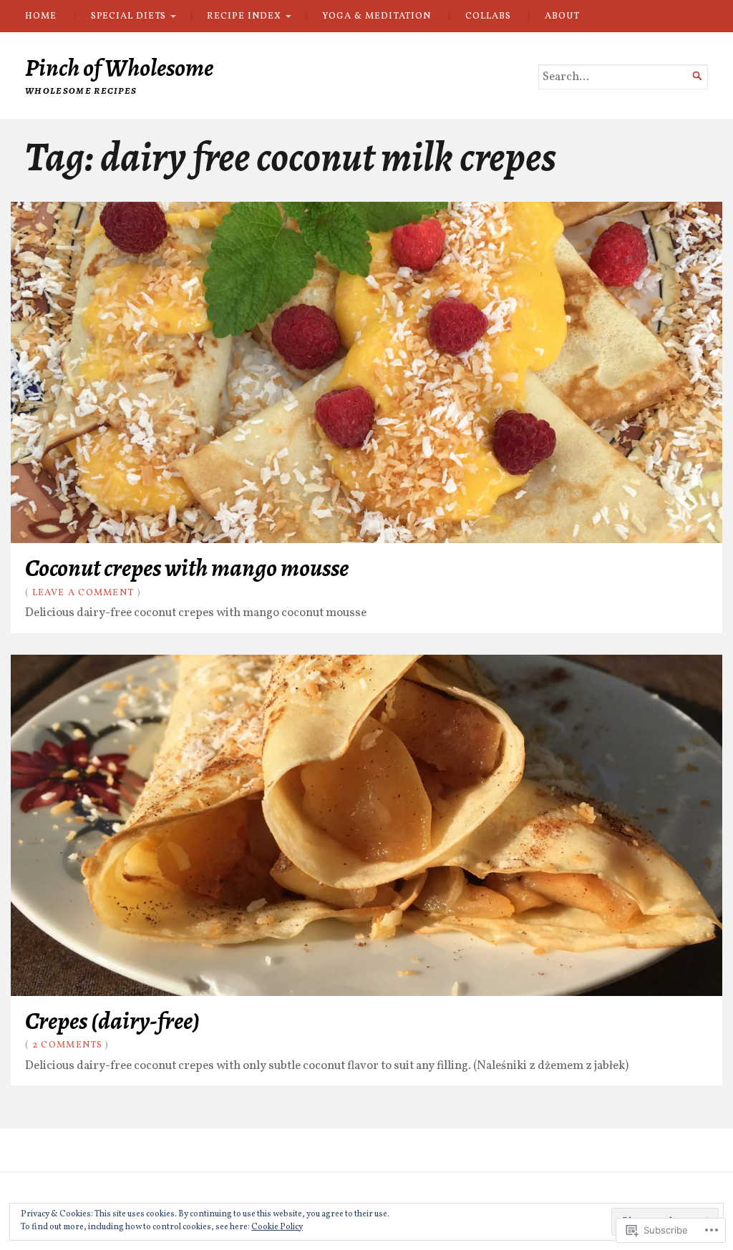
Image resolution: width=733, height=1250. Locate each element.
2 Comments (67, 1045)
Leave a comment (83, 593)
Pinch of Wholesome (119, 67)
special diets (128, 16)
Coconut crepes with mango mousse (187, 568)
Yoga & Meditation (376, 16)
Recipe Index (244, 16)
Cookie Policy (277, 1227)
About (562, 16)
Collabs (487, 16)
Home (41, 16)
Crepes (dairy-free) (112, 1020)
